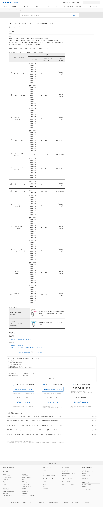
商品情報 (10, 10)
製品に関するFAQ (17, 10)
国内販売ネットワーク (22, 402)
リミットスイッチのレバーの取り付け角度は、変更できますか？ (27, 347)
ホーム (4, 10)
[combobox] (49, 15)
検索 (74, 15)
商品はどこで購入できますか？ (19, 345)
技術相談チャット (26, 389)
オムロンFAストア (52, 402)
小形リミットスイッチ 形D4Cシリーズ (21, 339)
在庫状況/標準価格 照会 (80, 402)
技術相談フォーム (55, 389)
